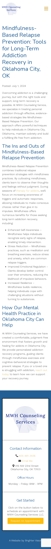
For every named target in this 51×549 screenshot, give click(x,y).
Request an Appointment (25, 521)
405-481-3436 (27, 455)
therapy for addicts (27, 190)
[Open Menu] (46, 8)
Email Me (27, 460)
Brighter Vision (33, 540)
